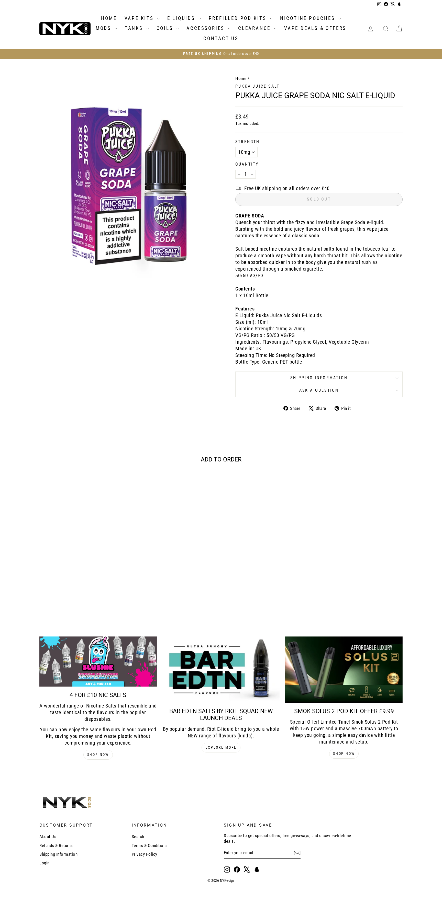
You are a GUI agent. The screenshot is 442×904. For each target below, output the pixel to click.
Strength (247, 141)
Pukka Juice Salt (257, 86)
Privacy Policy (144, 854)
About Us (47, 836)
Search (138, 836)
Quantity (247, 164)
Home (240, 78)
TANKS (135, 28)
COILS (166, 28)
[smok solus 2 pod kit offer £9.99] (344, 669)
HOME (109, 18)
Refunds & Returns (56, 845)
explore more (221, 747)
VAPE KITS (140, 18)
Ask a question (319, 390)
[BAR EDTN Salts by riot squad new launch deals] (221, 669)
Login (44, 862)
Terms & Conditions (150, 845)
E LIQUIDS (182, 18)
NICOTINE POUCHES (308, 18)
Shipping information (319, 377)
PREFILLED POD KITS (239, 18)
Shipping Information (58, 854)
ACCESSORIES (206, 28)
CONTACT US (221, 38)
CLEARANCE (255, 28)
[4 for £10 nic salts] (98, 661)
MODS (104, 28)
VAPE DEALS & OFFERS (315, 28)
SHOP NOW (98, 754)
